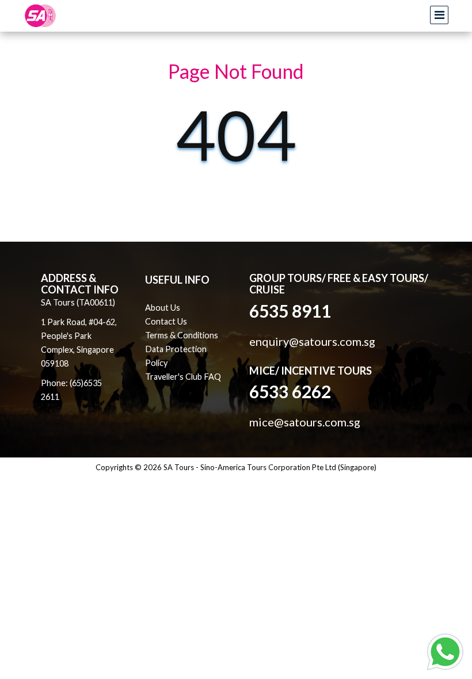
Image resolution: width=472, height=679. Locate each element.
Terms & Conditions (181, 335)
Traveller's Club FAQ (183, 377)
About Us (162, 307)
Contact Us (166, 321)
